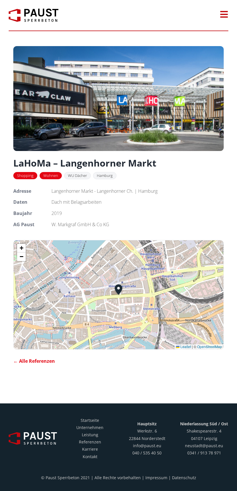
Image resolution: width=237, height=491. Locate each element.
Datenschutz (184, 477)
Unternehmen (89, 427)
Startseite (90, 420)
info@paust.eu (147, 445)
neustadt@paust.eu (204, 445)
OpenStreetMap (209, 346)
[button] (118, 289)
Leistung (90, 434)
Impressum (156, 477)
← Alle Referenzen (34, 361)
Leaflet (185, 346)
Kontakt (90, 456)
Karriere (90, 449)
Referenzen (90, 442)
